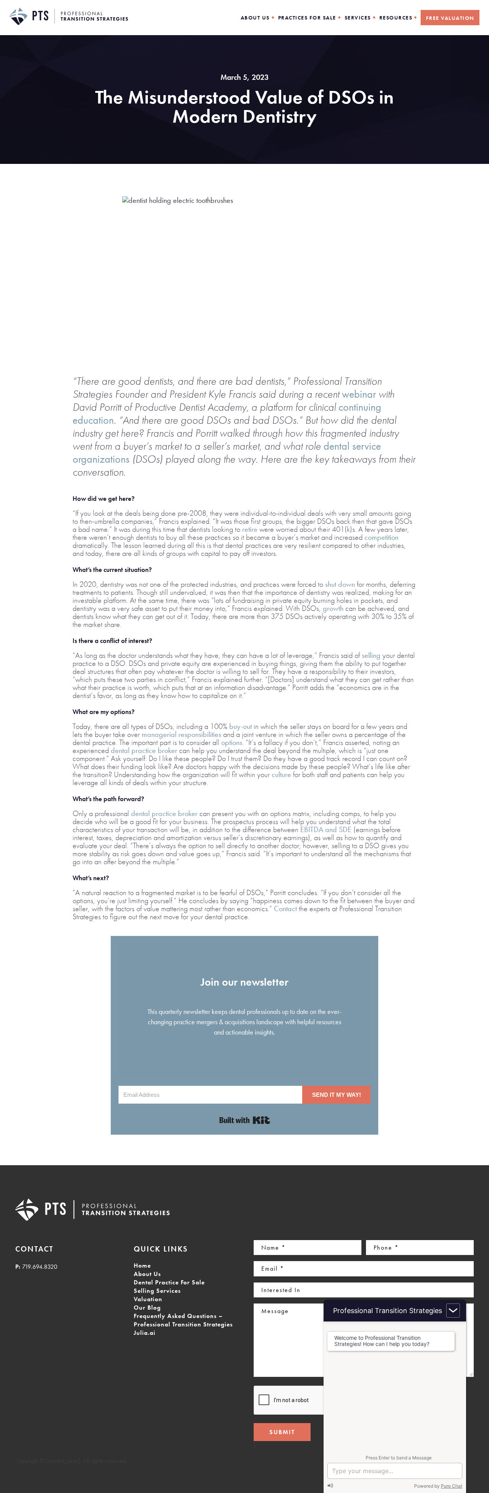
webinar (359, 394)
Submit (282, 1432)
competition (381, 537)
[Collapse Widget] (453, 1311)
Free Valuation (450, 18)
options (231, 742)
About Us (147, 1274)
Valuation (148, 1299)
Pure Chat (451, 1486)
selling (371, 655)
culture (281, 774)
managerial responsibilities (181, 734)
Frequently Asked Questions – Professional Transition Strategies (183, 1320)
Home (142, 1265)
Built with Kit (244, 1120)
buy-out (240, 726)
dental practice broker (144, 750)
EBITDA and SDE (325, 829)
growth (333, 608)
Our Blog (147, 1308)
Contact (285, 908)
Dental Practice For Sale (169, 1282)
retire (249, 529)
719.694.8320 (39, 1267)
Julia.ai (144, 1333)
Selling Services (157, 1291)
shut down (340, 584)
